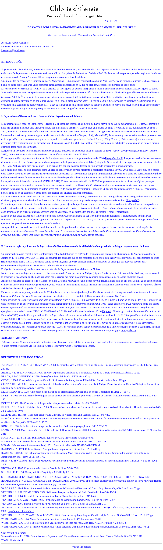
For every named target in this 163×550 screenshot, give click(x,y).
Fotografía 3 (102, 162)
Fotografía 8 (121, 211)
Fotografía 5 (98, 189)
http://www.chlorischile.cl (21, 511)
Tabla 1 (42, 257)
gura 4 (107, 311)
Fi (103, 311)
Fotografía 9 (154, 300)
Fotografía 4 (85, 185)
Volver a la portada (81, 546)
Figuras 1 (50, 123)
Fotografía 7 (132, 200)
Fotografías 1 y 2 (113, 158)
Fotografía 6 (115, 196)
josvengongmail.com (13, 50)
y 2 (56, 123)
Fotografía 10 (128, 330)
